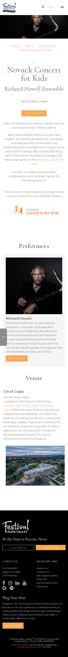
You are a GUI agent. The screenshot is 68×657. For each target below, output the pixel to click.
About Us (41, 568)
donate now (13, 625)
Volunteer (42, 586)
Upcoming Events (46, 582)
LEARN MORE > (16, 358)
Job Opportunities (47, 575)
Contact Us (42, 571)
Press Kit (41, 579)
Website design (20, 644)
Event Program (34, 113)
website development (30, 646)
